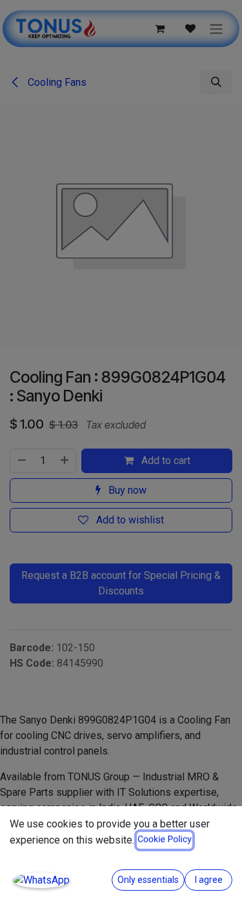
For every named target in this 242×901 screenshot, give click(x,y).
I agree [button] (209, 880)
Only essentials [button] (148, 880)
